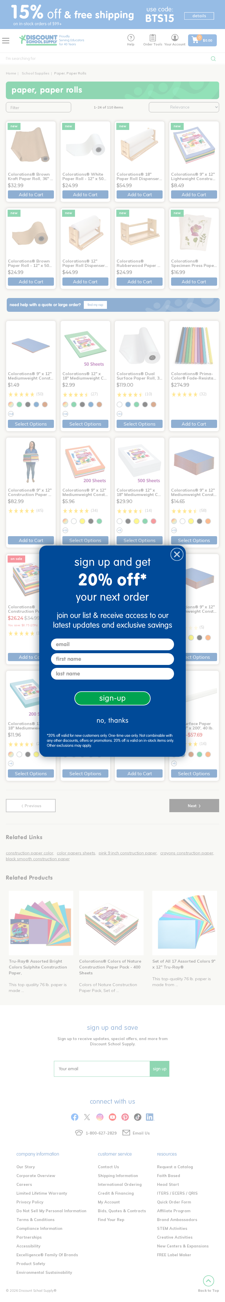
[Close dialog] (177, 554)
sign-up (112, 698)
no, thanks (113, 720)
